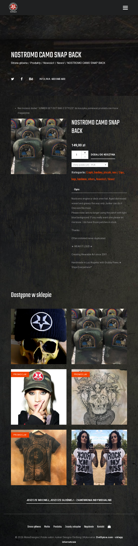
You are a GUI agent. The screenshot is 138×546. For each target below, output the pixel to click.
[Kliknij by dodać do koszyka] (38, 357)
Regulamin (89, 527)
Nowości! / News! (54, 63)
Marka (47, 527)
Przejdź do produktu (38, 349)
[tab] (77, 189)
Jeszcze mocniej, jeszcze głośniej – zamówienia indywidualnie (69, 500)
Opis (76, 189)
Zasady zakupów (73, 527)
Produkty (35, 63)
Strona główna (19, 63)
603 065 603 (58, 79)
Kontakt (100, 527)
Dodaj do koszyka (103, 154)
